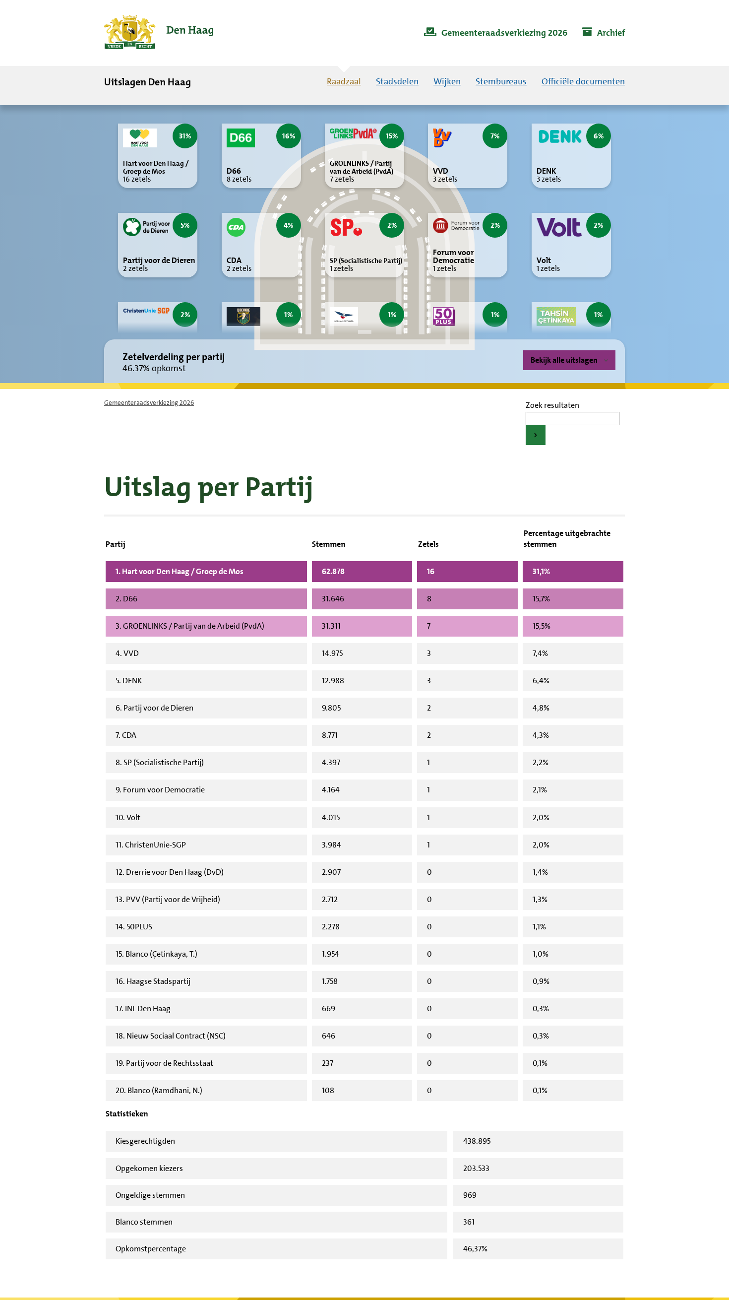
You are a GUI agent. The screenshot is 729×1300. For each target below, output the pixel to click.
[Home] (158, 33)
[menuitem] (495, 33)
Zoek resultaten (552, 405)
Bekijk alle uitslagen (564, 360)
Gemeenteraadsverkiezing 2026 (149, 402)
